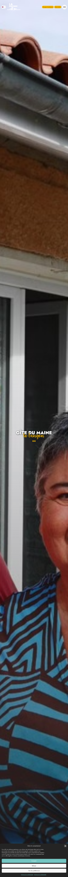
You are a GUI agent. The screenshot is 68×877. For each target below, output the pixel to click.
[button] (65, 846)
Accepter (34, 861)
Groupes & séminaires (48, 7)
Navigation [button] (64, 7)
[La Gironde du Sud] (13, 7)
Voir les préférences (34, 871)
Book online (57, 7)
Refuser (34, 866)
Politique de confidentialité (27, 874)
